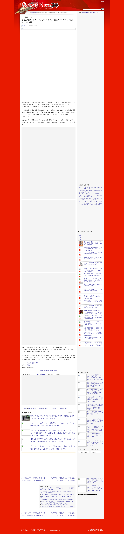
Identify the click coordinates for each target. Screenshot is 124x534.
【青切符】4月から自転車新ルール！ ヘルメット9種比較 (93, 338)
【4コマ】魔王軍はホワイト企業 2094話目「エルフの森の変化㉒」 (57, 499)
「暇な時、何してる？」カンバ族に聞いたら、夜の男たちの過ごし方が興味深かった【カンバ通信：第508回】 (57, 507)
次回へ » (56, 370)
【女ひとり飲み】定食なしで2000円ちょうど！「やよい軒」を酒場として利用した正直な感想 (93, 243)
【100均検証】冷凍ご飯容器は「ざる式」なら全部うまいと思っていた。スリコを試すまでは (93, 249)
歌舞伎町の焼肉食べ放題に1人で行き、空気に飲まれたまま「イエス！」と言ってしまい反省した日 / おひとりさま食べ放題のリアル (90, 313)
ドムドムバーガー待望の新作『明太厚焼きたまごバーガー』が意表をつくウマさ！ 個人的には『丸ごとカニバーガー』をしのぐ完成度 (63, 479)
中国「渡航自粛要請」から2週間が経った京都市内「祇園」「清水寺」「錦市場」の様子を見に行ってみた (93, 328)
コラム (25, 408)
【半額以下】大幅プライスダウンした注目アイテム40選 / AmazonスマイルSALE (90, 199)
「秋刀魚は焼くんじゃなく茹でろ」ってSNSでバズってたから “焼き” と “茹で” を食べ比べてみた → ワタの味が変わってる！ (90, 344)
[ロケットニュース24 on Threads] (93, 1)
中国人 (62, 408)
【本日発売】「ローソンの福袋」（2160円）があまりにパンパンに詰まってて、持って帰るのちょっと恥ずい (93, 323)
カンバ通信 (39, 408)
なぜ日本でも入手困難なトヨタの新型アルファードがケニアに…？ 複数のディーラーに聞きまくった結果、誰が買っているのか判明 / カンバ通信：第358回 (52, 433)
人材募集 (56, 530)
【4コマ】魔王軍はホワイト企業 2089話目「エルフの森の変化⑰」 (93, 284)
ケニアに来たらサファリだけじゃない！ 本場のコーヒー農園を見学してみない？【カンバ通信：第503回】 (95, 421)
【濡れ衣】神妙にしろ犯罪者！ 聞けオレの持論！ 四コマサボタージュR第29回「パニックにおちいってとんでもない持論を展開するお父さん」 (34, 479)
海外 (29, 408)
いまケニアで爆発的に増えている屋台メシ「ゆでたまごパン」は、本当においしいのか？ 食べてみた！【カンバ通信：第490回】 (95, 429)
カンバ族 (33, 408)
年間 (80, 239)
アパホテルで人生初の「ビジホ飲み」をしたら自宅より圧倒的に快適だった (93, 274)
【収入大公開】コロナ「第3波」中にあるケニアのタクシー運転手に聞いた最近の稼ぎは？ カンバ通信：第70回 (95, 399)
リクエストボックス (40, 374)
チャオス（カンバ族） (32, 363)
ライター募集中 (85, 12)
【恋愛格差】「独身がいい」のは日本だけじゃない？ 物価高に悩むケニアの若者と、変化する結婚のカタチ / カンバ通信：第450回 (95, 407)
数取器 (91, 530)
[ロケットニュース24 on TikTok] (96, 1)
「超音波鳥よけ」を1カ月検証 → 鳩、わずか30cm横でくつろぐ (57, 504)
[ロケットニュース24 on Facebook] (91, 1)
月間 (80, 237)
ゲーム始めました (94, 12)
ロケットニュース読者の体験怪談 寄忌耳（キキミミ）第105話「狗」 (90, 188)
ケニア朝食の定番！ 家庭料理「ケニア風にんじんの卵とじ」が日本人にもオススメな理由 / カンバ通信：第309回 (95, 392)
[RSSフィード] (99, 1)
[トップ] (29, 12)
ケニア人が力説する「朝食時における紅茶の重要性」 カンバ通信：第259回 (95, 413)
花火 (66, 408)
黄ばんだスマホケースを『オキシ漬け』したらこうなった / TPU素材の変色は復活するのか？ (93, 334)
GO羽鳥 (27, 365)
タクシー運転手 (51, 408)
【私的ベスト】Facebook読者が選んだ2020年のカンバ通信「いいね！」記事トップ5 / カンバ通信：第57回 (95, 443)
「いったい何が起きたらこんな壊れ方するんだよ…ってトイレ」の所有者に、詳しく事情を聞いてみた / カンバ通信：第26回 (95, 377)
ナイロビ (58, 408)
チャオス (26, 25)
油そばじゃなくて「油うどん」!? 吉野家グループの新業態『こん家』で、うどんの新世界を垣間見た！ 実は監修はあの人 (56, 502)
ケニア (44, 408)
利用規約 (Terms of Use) (36, 530)
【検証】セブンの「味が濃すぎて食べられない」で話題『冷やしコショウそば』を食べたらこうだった (93, 280)
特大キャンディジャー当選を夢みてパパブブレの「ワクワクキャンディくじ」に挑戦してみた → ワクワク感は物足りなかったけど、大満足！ (91, 203)
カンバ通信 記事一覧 (27, 17)
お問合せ (45, 530)
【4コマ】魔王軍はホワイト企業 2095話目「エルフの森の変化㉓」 (57, 494)
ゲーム (61, 530)
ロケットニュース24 (39, 6)
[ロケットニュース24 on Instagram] (95, 1)
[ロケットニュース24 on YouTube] (98, 1)
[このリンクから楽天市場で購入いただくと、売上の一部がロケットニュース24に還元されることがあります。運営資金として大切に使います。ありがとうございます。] (88, 1)
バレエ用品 (100, 530)
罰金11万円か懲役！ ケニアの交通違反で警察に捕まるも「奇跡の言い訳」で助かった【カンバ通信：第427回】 (95, 384)
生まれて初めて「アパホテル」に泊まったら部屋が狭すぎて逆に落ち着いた (93, 301)
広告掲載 (51, 530)
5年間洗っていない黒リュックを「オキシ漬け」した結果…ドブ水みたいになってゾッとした (93, 270)
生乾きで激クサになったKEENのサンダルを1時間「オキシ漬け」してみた (93, 258)
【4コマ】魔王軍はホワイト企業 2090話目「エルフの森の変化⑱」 (93, 290)
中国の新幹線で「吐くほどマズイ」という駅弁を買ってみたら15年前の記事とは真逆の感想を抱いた (93, 317)
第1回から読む (48, 370)
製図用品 (95, 530)
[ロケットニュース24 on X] (90, 1)
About (22, 530)
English (102, 1)
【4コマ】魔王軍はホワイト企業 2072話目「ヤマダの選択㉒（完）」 (93, 306)
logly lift (74, 412)
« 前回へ (41, 370)
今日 (80, 233)
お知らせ (27, 530)
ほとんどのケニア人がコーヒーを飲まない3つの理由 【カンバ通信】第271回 (95, 435)
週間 (80, 235)
